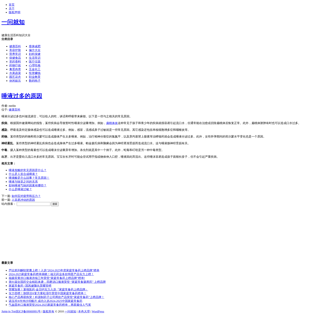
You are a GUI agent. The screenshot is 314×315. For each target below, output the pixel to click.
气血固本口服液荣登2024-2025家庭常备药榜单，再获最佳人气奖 (50, 304)
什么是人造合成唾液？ (23, 174)
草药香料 (15, 61)
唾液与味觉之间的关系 (23, 181)
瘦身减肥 (35, 46)
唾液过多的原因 (21, 96)
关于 (12, 8)
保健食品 (15, 57)
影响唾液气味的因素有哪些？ (28, 185)
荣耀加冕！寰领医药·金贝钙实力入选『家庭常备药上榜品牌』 (48, 289)
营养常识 (15, 53)
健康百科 (15, 46)
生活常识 (35, 57)
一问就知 (70, 311)
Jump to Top (8, 311)
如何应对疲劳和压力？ (26, 196)
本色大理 (84, 311)
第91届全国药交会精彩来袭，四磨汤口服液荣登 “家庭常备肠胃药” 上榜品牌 (57, 281)
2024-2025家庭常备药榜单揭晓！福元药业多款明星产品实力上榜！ (51, 274)
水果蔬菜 (15, 73)
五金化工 (35, 69)
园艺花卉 (15, 76)
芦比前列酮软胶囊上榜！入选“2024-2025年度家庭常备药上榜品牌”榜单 (54, 270)
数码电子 (35, 80)
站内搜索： (8, 203)
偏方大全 (35, 50)
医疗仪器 (35, 61)
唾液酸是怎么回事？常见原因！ (29, 177)
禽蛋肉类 (15, 69)
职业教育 (35, 76)
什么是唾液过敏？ (20, 189)
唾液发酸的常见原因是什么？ (28, 170)
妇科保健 (35, 53)
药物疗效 (15, 65)
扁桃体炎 (112, 123)
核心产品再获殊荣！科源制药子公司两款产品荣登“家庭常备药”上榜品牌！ (56, 297)
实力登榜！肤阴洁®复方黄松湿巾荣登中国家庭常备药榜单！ (47, 293)
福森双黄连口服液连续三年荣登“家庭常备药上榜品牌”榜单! (47, 278)
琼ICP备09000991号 (28, 311)
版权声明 (14, 12)
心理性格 (35, 65)
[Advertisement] (150, 62)
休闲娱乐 (15, 80)
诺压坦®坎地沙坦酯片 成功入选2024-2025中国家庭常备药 (45, 300)
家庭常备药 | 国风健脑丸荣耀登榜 (30, 285)
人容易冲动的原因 (23, 199)
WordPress (98, 311)
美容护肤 (15, 50)
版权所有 (48, 311)
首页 (12, 4)
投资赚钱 (35, 73)
